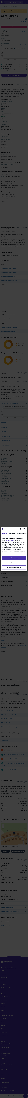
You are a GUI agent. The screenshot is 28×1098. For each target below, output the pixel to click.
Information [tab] (12, 533)
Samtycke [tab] (4, 533)
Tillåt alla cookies (14, 558)
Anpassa (13, 562)
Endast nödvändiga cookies (14, 567)
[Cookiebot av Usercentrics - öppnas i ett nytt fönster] (20, 529)
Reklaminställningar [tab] (22, 533)
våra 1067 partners (10, 540)
